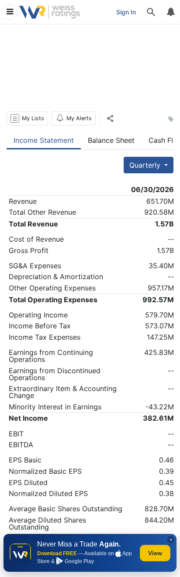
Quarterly (146, 165)
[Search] (151, 12)
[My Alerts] (170, 12)
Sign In (126, 12)
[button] (27, 118)
